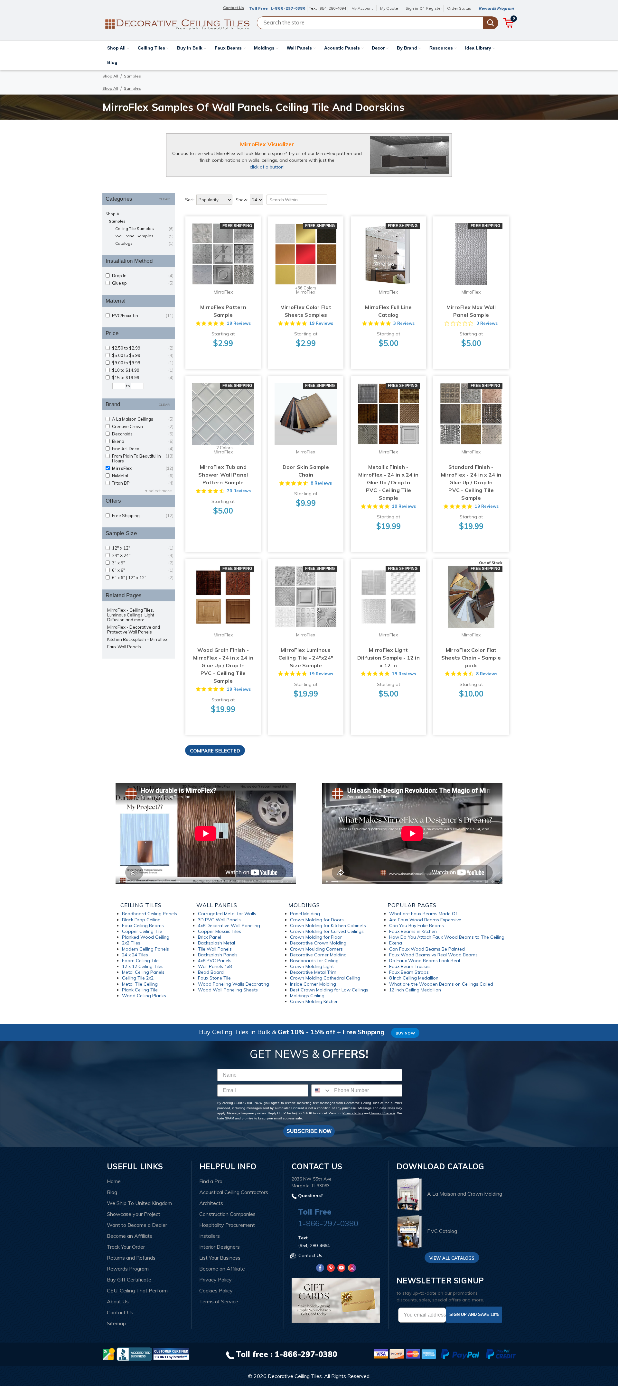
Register (434, 8)
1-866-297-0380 (287, 8)
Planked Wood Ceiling (145, 937)
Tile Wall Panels (215, 949)
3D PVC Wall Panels (219, 920)
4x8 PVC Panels (214, 960)
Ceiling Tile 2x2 (138, 978)
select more (160, 490)
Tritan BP (142, 483)
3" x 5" (142, 563)
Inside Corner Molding (313, 984)
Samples (117, 221)
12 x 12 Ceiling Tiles (143, 966)
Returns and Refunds (131, 1257)
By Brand (407, 47)
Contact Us (120, 1312)
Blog (112, 62)
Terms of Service (382, 1113)
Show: (242, 199)
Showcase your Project (133, 1214)
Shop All (117, 47)
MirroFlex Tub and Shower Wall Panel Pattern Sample (223, 475)
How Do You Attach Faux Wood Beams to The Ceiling (446, 937)
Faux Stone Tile (214, 978)
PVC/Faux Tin (142, 315)
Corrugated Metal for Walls (227, 913)
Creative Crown (142, 426)
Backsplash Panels (218, 955)
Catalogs (144, 243)
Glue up (142, 283)
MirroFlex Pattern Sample (223, 311)
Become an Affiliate (130, 1236)
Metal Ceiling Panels (143, 972)
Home (114, 1181)
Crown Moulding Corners (316, 949)
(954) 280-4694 (332, 8)
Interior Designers (219, 1247)
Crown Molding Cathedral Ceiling (325, 978)
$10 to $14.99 (142, 370)
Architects (211, 1203)
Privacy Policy (352, 1113)
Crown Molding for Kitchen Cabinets (328, 925)
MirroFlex (142, 468)
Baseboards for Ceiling (314, 960)
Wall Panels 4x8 (215, 966)
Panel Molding (305, 913)
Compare (221, 248)
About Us (118, 1301)
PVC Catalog (442, 1231)
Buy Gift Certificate (129, 1279)
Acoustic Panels (342, 47)
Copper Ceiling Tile (142, 931)
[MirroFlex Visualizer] (409, 155)
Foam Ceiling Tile (140, 960)
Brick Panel (209, 937)
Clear (164, 199)
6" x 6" (142, 570)
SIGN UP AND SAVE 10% (474, 1314)
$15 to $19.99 (142, 377)
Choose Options (223, 260)
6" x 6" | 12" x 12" (142, 577)
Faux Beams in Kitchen (413, 931)
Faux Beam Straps (409, 972)
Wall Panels (300, 47)
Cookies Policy (216, 1290)
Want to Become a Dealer (137, 1225)
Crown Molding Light (312, 966)
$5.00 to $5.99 (142, 355)
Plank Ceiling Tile (140, 990)
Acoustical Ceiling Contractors (233, 1192)
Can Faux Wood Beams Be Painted (427, 949)
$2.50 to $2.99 (142, 348)
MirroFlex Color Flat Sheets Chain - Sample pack (471, 658)
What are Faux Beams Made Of (423, 913)
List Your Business (219, 1257)
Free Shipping (142, 515)
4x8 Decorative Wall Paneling (229, 925)
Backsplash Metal (216, 943)
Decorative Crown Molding (318, 943)
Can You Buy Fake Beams (416, 925)
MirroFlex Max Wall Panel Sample (471, 311)
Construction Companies (227, 1214)
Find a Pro (210, 1181)
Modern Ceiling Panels (145, 949)
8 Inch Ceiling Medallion (413, 978)
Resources (441, 47)
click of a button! (267, 167)
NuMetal (142, 475)
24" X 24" (142, 555)
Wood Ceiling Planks (144, 995)
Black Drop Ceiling (141, 920)
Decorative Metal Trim (313, 972)
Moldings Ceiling (307, 995)
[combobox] (321, 1090)
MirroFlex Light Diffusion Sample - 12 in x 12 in (388, 658)
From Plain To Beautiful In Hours (142, 458)
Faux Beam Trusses (410, 966)
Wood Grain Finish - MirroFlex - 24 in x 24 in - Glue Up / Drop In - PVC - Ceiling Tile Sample (223, 665)
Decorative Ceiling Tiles (295, 1376)
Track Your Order (126, 1247)
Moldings (265, 47)
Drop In (142, 275)
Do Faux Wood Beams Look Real (424, 960)
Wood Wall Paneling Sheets (228, 990)
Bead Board (211, 972)
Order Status (459, 8)
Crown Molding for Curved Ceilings (327, 931)
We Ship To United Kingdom (139, 1203)
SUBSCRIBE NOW (309, 1131)
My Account (362, 8)
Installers (209, 1236)
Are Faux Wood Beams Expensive (425, 920)
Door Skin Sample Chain (306, 471)
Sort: (190, 199)
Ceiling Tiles (152, 47)
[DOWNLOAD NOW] (134, 1353)
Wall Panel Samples (144, 235)
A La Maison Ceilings (142, 419)
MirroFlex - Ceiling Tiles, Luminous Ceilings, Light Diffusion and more (130, 615)
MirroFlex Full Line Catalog (388, 311)
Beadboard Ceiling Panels (149, 913)
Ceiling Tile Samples (144, 228)
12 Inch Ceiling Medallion (415, 990)
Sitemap (116, 1323)
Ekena (142, 441)
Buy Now (405, 1033)
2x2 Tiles (131, 943)
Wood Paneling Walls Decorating (233, 984)
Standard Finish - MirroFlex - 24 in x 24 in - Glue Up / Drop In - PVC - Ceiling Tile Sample (471, 482)
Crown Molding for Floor (316, 937)
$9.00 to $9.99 (142, 362)
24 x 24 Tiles (135, 955)
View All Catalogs (451, 1258)
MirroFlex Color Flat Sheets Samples (305, 311)
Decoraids (142, 434)
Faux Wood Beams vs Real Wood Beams (433, 955)
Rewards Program (496, 8)
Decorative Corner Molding (318, 955)
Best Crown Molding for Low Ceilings (329, 990)
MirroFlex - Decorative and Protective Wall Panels (133, 629)
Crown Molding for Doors (317, 920)
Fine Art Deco (142, 448)
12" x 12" (142, 548)
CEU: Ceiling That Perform (137, 1290)
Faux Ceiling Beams (143, 925)
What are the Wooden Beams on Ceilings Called (441, 984)
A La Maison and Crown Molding (464, 1193)
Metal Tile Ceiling (140, 984)
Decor (379, 47)
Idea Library (478, 47)
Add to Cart (388, 260)
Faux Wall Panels (124, 646)
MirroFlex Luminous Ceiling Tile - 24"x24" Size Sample (305, 658)
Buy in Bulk (190, 47)
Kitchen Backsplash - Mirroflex (137, 639)
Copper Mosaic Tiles (219, 931)
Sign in (412, 8)
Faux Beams (229, 47)
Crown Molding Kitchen (314, 1001)
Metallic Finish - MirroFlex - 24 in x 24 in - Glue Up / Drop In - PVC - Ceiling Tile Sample (388, 482)
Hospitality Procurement (227, 1225)
